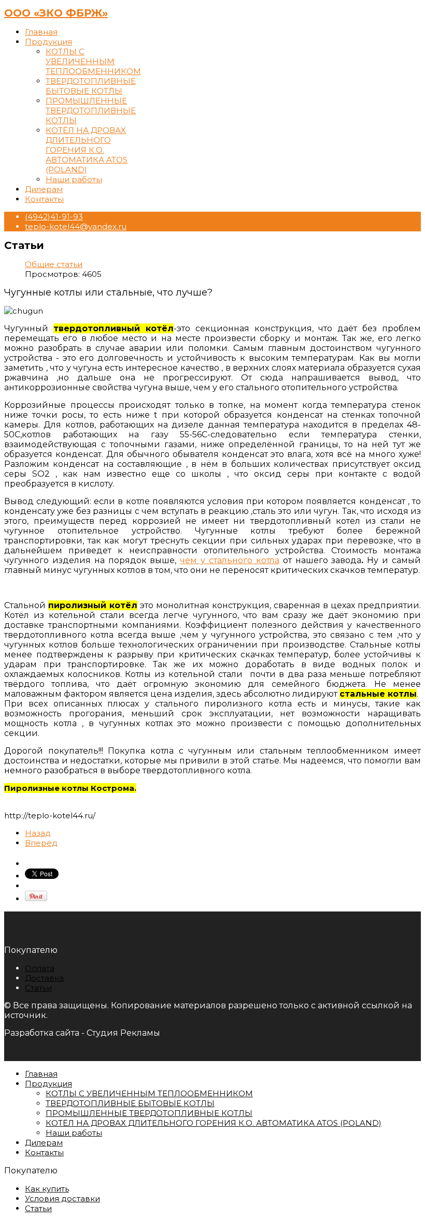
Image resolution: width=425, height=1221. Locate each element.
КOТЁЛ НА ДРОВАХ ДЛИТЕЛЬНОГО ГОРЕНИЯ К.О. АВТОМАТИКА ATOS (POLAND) (87, 149)
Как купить (47, 1189)
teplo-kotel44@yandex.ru (75, 226)
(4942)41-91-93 (54, 217)
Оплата (39, 968)
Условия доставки (62, 1198)
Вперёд (41, 843)
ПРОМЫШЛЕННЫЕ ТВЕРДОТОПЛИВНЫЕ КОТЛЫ (91, 110)
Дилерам (44, 189)
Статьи (38, 988)
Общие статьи (53, 264)
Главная (41, 32)
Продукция (48, 42)
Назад (38, 833)
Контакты (44, 199)
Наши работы (74, 179)
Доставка (44, 978)
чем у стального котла (229, 560)
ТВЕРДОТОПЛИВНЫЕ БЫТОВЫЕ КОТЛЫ (91, 86)
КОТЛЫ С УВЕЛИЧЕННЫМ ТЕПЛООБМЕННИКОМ (93, 61)
